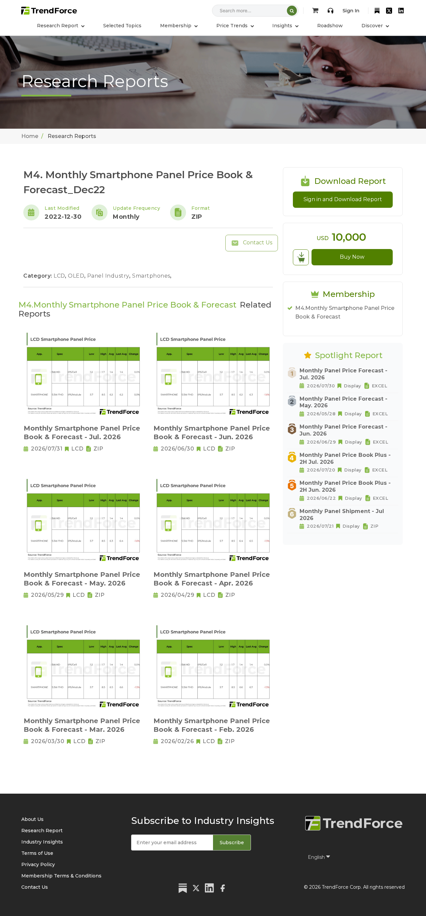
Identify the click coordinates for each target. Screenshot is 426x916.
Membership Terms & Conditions (61, 876)
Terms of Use (37, 853)
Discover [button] (372, 26)
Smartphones (152, 276)
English (317, 857)
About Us (32, 819)
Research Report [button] (58, 26)
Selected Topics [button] (122, 26)
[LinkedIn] (401, 11)
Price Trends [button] (232, 26)
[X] (389, 11)
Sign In (350, 11)
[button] (178, 25)
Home (29, 136)
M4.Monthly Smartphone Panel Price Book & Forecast (344, 312)
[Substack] (377, 11)
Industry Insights (42, 842)
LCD (60, 276)
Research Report (42, 831)
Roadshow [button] (330, 26)
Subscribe (232, 843)
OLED (77, 276)
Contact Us (257, 242)
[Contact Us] (330, 10)
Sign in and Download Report (343, 199)
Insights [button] (283, 26)
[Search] (292, 11)
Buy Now (352, 257)
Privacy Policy (38, 864)
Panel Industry (109, 276)
